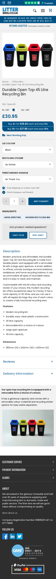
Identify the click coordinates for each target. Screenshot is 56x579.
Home (5, 81)
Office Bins (17, 81)
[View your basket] (49, 11)
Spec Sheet (38, 235)
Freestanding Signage (15, 173)
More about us (9, 513)
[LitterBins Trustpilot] (39, 2)
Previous (6, 55)
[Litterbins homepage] (10, 13)
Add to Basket (41, 201)
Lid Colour (8, 143)
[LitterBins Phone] (4, 3)
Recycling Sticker (12, 158)
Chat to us (18, 235)
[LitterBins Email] (10, 3)
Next (49, 55)
